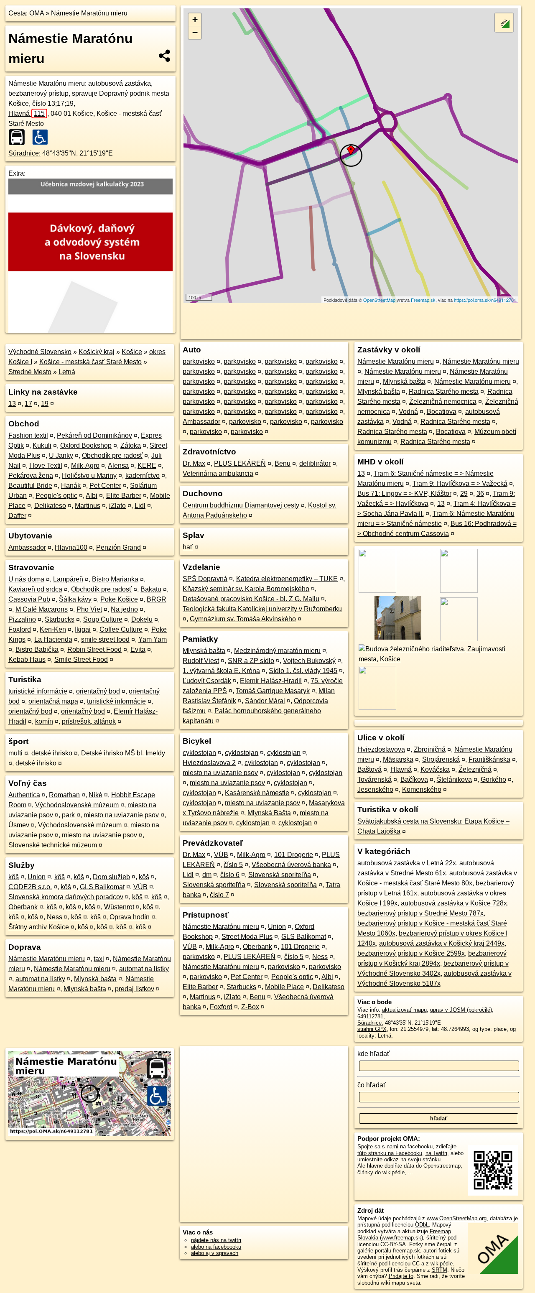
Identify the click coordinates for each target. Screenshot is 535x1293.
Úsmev (18, 825)
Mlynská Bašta (269, 812)
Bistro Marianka (115, 579)
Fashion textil (28, 435)
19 (44, 403)
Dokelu (142, 619)
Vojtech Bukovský (309, 660)
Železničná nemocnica (442, 401)
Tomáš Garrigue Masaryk (273, 690)
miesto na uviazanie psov (121, 815)
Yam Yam (152, 639)
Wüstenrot (119, 906)
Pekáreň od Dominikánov (94, 435)
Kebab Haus (27, 659)
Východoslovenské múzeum (77, 804)
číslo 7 (219, 894)
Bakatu (150, 589)
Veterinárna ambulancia (218, 473)
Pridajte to (401, 1276)
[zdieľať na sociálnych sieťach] (165, 55)
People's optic (56, 495)
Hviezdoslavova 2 (209, 762)
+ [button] (195, 19)
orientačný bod (98, 691)
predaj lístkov (134, 988)
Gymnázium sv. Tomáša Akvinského (243, 618)
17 (28, 403)
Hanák (71, 485)
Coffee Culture (121, 629)
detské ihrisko (51, 753)
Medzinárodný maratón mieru (277, 650)
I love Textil (45, 465)
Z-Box (250, 1006)
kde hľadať (373, 1053)
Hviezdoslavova (381, 749)
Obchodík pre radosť (112, 455)
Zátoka (130, 445)
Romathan (64, 794)
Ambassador (27, 547)
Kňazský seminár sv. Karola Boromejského (246, 588)
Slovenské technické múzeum (52, 845)
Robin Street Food (94, 649)
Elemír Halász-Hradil (271, 680)
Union (37, 876)
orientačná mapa (53, 701)
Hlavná (26, 113)
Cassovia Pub (29, 599)
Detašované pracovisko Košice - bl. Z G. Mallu (251, 598)
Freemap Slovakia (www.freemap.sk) (404, 1234)
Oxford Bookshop (86, 445)
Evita (137, 649)
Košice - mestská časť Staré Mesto (90, 361)
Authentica (24, 794)
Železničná (475, 769)
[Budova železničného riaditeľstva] (438, 659)
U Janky (61, 455)
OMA (36, 13)
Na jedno (124, 609)
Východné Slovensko (39, 351)
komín (44, 721)
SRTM (439, 1270)
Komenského (421, 789)
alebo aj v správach (214, 1253)
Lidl (140, 505)
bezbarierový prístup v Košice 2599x (411, 953)
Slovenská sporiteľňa (279, 874)
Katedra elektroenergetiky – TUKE (287, 578)
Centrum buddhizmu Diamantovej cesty (241, 505)
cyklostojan (199, 752)
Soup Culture (102, 619)
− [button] (195, 32)
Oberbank (23, 906)
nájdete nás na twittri (216, 1240)
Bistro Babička (37, 649)
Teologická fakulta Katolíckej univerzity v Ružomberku (262, 608)
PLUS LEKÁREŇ (240, 463)
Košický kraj (97, 351)
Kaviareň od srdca (35, 589)
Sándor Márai (265, 700)
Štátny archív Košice (38, 927)
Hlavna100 (71, 547)
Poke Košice (119, 599)
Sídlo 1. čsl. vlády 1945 (303, 670)
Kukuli (42, 445)
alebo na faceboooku (216, 1247)
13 (12, 403)
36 (480, 493)
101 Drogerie (293, 854)
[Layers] (504, 22)
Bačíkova (414, 779)
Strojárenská (441, 759)
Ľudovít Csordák (207, 680)
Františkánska (489, 759)
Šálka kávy (75, 599)
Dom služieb (111, 876)
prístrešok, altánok (89, 721)
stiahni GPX (372, 1029)
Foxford (19, 629)
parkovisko (199, 361)
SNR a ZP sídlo (251, 660)
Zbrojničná (430, 749)
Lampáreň (68, 579)
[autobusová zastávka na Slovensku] (19, 137)
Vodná (408, 411)
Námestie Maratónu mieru (89, 13)
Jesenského (375, 789)
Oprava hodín (130, 917)
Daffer (17, 515)
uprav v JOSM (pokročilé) (461, 1010)
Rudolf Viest (201, 660)
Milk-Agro (85, 465)
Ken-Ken (53, 629)
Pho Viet (89, 609)
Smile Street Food (81, 659)
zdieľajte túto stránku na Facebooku (406, 1149)
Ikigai (83, 629)
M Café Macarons (41, 609)
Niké (95, 794)
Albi (91, 495)
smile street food (105, 639)
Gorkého (493, 779)
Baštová (369, 769)
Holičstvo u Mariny (89, 475)
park (68, 815)
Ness (54, 917)
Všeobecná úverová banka (291, 864)
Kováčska (435, 769)
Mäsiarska (398, 759)
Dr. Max (194, 463)
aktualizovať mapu (404, 1010)
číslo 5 (233, 864)
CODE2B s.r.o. (30, 886)
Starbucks (59, 619)
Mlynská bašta (95, 978)
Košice (132, 351)
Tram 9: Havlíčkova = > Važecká (460, 483)
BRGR (156, 599)
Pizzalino (22, 619)
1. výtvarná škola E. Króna (221, 670)
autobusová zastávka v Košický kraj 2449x (441, 943)
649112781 (370, 1016)
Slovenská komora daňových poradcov (65, 896)
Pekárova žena (30, 475)
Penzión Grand (118, 547)
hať (188, 547)
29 (464, 493)
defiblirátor (315, 463)
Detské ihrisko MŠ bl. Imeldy (123, 753)
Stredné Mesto (29, 371)
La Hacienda (53, 639)
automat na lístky (144, 968)
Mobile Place (284, 986)
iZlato (117, 505)
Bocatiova (441, 411)
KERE (147, 465)
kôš (13, 876)
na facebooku (416, 1146)
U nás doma (26, 579)
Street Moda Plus (247, 936)
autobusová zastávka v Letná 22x (406, 863)
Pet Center (105, 485)
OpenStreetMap (379, 299)
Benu (282, 463)
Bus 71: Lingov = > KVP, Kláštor (404, 493)
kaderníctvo (142, 475)
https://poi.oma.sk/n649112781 (485, 299)
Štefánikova (454, 779)
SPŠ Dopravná (205, 578)
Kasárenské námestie (257, 792)
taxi (99, 958)
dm (206, 874)
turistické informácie (37, 691)
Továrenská (374, 779)
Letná (67, 371)
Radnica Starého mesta (444, 391)
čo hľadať (371, 1085)
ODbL (422, 1225)
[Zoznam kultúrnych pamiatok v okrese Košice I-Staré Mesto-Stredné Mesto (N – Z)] (397, 639)
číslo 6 (229, 874)
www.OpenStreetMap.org (457, 1218)
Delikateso (50, 505)
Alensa (118, 465)
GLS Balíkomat (102, 886)
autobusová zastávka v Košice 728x (454, 903)
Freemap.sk (423, 299)
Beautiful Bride (30, 485)
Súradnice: (24, 153)
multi (15, 753)
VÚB (140, 886)
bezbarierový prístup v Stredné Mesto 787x (420, 913)
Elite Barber (123, 495)
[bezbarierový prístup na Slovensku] (42, 137)
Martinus (87, 505)
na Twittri (436, 1153)
